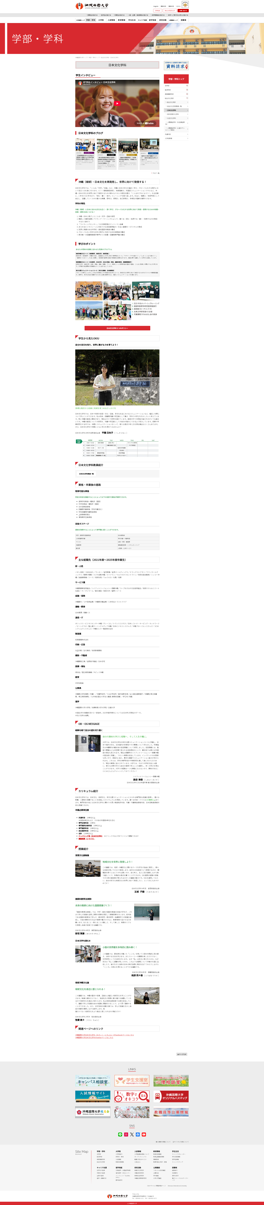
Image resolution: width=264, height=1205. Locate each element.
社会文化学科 (171, 118)
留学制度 (152, 20)
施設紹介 (174, 1170)
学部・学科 (90, 20)
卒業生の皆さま (119, 15)
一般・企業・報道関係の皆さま (138, 15)
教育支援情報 (120, 1162)
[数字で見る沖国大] (131, 1096)
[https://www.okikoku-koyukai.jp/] (92, 1112)
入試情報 (111, 20)
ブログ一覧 (155, 173)
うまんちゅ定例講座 (159, 1170)
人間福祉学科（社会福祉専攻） (175, 123)
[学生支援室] (131, 1081)
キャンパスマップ (170, 10)
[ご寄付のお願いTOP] (131, 1112)
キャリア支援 (102, 1167)
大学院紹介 (119, 1154)
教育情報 (121, 20)
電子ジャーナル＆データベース (180, 1179)
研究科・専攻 (120, 1157)
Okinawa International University (177, 1186)
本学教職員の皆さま (158, 15)
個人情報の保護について (163, 1142)
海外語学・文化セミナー (123, 1173)
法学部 (167, 86)
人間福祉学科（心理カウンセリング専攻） (175, 129)
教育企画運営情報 (158, 1157)
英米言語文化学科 (173, 114)
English (156, 6)
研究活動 (163, 20)
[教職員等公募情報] (171, 1112)
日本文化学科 (171, 110)
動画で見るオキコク (140, 1159)
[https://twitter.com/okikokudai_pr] (132, 1134)
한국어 (178, 6)
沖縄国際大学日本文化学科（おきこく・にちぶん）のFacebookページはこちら (104, 1035)
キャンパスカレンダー (179, 1154)
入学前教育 (168, 138)
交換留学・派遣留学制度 (123, 1170)
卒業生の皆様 (101, 1173)
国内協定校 (119, 1180)
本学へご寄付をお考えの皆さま (178, 15)
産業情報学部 (169, 94)
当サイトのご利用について (181, 1142)
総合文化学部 (169, 98)
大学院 (101, 20)
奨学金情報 (175, 1159)
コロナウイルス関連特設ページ (156, 1186)
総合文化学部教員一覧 (174, 106)
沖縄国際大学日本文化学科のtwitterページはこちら (94, 1037)
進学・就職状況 (101, 1178)
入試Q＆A (137, 1162)
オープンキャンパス (140, 1157)
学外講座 (156, 1176)
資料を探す (175, 1176)
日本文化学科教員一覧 (86, 474)
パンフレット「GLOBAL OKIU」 (123, 1176)
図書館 (183, 20)
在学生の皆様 (101, 1170)
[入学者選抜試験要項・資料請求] (176, 65)
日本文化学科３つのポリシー (117, 328)
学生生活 (132, 20)
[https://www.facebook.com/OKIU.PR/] (138, 1134)
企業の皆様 (100, 1176)
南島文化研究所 (139, 1170)
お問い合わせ (183, 10)
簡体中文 (163, 6)
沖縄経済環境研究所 (140, 1178)
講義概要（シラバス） (87, 838)
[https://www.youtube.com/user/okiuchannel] (144, 1134)
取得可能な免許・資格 (160, 1162)
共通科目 (168, 134)
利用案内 (174, 1173)
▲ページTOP (181, 1054)
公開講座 (156, 1167)
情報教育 (156, 1159)
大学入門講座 (157, 1178)
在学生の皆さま (106, 15)
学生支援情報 (176, 1157)
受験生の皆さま (92, 15)
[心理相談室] (171, 1081)
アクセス (157, 10)
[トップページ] (101, 5)
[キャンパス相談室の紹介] (92, 1081)
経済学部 (168, 90)
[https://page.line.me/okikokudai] (120, 1134)
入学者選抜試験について (141, 1154)
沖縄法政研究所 (139, 1173)
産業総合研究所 (139, 1176)
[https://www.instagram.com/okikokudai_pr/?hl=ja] (126, 1134)
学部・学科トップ (176, 79)
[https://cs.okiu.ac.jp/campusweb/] (185, 4)
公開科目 (156, 1173)
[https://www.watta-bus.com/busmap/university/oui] (171, 1096)
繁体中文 (171, 6)
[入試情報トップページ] (92, 1096)
